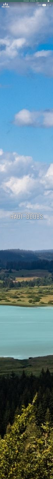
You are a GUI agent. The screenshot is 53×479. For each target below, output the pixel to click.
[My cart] (47, 5)
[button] (47, 5)
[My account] (50, 5)
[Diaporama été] (26, 239)
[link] (48, 1)
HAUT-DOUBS (26, 217)
